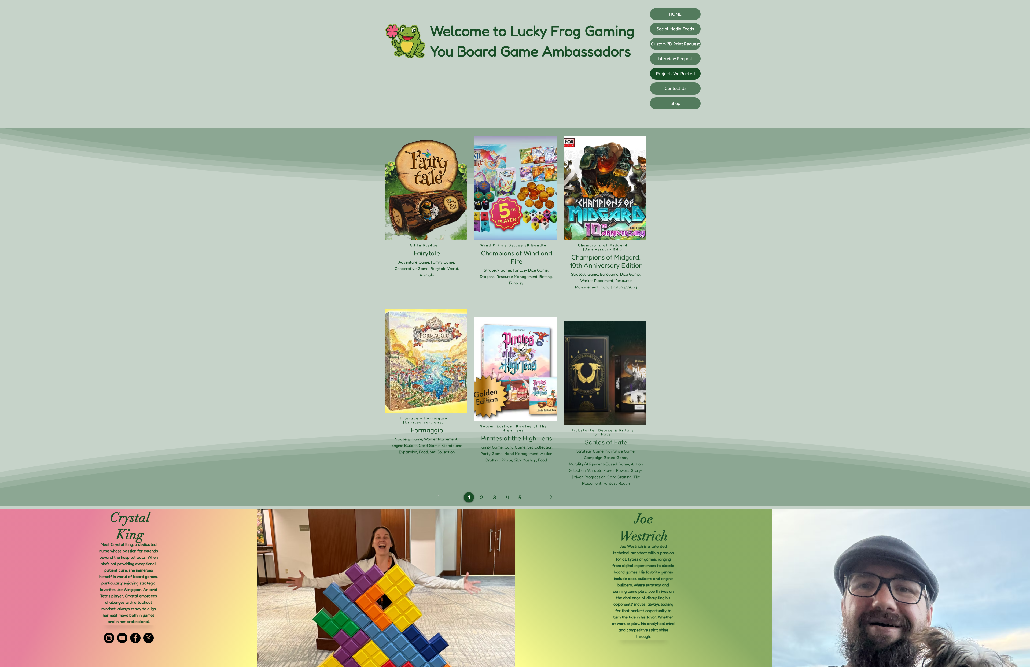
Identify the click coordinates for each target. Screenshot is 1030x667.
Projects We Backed (675, 73)
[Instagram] (109, 638)
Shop (675, 103)
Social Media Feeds (675, 28)
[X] (148, 638)
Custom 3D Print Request (675, 43)
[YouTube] (122, 638)
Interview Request (675, 58)
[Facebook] (135, 638)
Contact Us (675, 88)
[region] (425, 219)
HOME (675, 14)
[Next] (551, 497)
